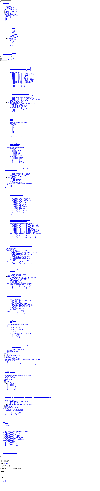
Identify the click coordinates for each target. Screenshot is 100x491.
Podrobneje (34, 487)
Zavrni (1, 489)
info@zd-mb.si (6, 463)
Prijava (1, 57)
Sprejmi (1, 488)
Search (12, 1)
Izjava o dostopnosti (4, 470)
